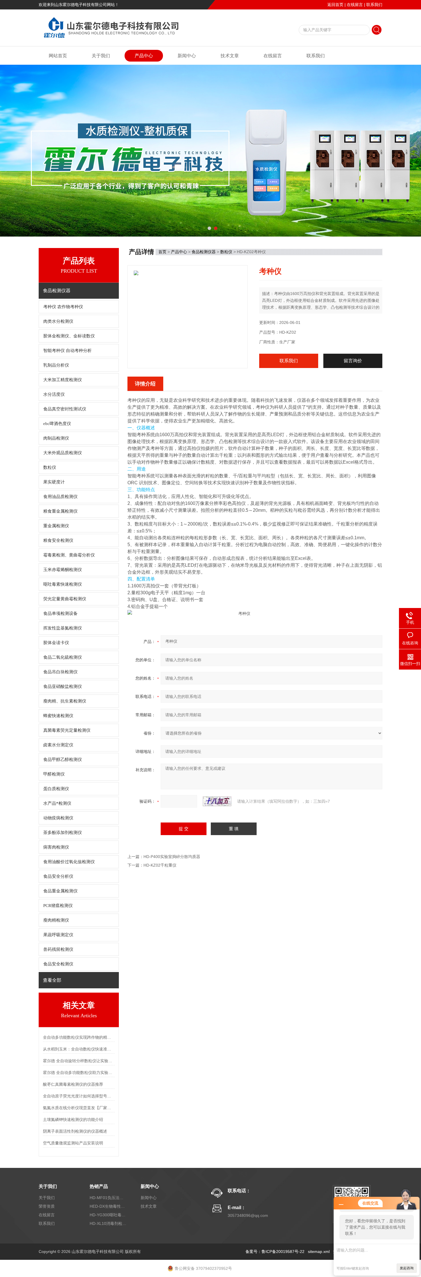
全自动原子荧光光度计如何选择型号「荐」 (79, 1096)
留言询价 (353, 360)
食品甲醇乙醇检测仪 (62, 759)
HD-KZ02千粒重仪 (159, 865)
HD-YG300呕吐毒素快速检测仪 (108, 1215)
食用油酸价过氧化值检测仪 (69, 861)
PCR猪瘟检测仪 (58, 905)
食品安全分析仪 (58, 876)
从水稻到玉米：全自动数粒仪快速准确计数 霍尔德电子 (79, 1049)
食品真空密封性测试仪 (64, 409)
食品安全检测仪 (58, 964)
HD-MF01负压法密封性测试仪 (108, 1197)
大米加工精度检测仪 (62, 379)
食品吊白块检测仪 (60, 672)
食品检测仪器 (204, 251)
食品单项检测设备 (60, 613)
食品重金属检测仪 (60, 891)
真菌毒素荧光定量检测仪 (67, 730)
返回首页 (335, 4)
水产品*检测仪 (57, 803)
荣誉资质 (47, 1206)
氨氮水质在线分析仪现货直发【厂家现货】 (79, 1107)
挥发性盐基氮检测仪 (62, 628)
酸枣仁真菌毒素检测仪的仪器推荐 (73, 1084)
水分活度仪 (54, 394)
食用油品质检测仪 (60, 496)
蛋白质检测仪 (56, 788)
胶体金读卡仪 (56, 642)
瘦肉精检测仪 (56, 920)
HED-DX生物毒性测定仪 (108, 1206)
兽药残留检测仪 (58, 949)
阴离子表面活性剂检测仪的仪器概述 (75, 1131)
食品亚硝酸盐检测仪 (62, 686)
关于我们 (101, 55)
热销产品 (99, 1186)
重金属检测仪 (56, 526)
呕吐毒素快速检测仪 (62, 584)
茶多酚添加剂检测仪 (62, 832)
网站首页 (58, 55)
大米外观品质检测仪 (62, 452)
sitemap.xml (319, 1251)
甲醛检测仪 (54, 774)
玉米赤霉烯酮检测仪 (62, 569)
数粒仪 (49, 467)
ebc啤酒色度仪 (57, 423)
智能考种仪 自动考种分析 (67, 350)
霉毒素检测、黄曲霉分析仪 (69, 555)
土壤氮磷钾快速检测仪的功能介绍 (73, 1119)
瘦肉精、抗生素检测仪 (64, 701)
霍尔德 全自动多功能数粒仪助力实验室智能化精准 (79, 1072)
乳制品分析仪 (56, 365)
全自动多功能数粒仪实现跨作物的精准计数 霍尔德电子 (79, 1037)
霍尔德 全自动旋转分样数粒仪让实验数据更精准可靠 (79, 1060)
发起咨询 (407, 1268)
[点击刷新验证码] (217, 801)
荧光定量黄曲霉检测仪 (64, 599)
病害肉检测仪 (56, 847)
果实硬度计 (54, 482)
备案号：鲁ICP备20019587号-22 (274, 1251)
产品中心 (144, 55)
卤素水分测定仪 (58, 745)
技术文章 (230, 55)
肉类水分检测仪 (58, 321)
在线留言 (355, 4)
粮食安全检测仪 (58, 540)
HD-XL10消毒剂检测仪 (108, 1223)
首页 (162, 251)
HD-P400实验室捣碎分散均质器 (171, 856)
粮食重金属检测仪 (60, 511)
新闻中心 (187, 55)
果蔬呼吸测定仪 (58, 934)
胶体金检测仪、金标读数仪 (69, 336)
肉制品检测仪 (56, 438)
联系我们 (374, 4)
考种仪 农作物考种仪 (63, 306)
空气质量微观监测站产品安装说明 (73, 1143)
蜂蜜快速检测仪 (58, 715)
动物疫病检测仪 (58, 818)
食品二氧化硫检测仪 (62, 657)
